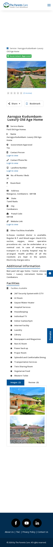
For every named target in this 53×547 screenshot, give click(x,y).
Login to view (12, 155)
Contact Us (43, 532)
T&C (19, 532)
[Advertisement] (26, 27)
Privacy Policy (29, 532)
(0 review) (27, 93)
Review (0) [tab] (34, 382)
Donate (50, 335)
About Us (10, 532)
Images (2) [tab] (15, 382)
